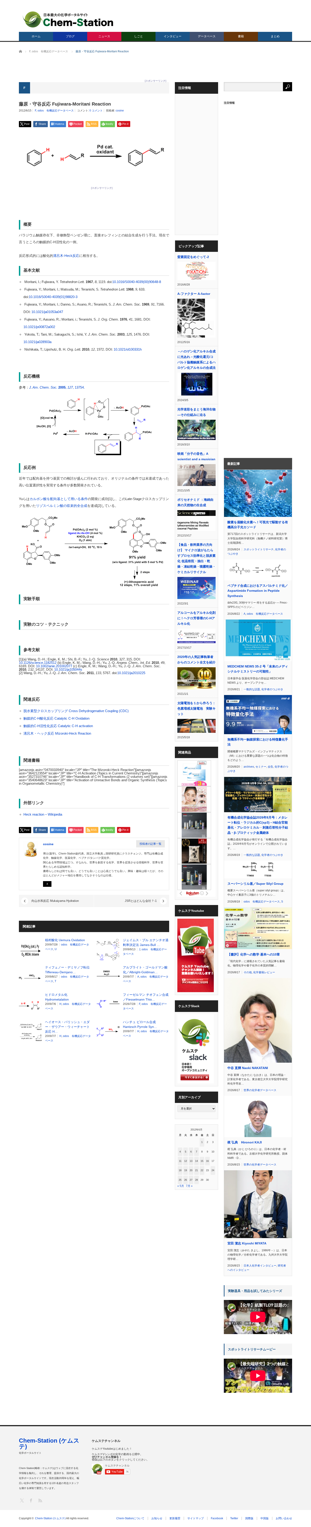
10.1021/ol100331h (128, 349)
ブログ (70, 36)
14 (196, 1161)
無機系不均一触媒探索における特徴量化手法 (257, 742)
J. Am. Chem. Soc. (43, 387)
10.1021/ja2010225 (131, 673)
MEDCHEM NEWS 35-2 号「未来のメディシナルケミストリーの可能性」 (257, 669)
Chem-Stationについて (130, 1518)
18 (180, 1170)
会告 (270, 766)
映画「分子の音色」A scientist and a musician (196, 456)
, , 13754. (71, 387)
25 (180, 1179)
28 (196, 1179)
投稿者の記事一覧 (150, 843)
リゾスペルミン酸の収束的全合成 (61, 506)
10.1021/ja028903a (37, 342)
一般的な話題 (252, 689)
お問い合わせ (284, 1518)
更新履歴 (174, 1518)
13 (191, 1161)
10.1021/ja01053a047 (47, 312)
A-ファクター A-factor (193, 294)
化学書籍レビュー (264, 972)
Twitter (234, 1518)
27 (191, 1179)
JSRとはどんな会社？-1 (141, 901)
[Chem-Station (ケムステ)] (68, 19)
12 (185, 1161)
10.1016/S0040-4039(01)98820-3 (53, 297)
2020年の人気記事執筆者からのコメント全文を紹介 (196, 659)
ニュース (104, 36)
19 (185, 1170)
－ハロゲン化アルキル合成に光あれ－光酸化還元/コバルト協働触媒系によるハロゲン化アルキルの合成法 (196, 359)
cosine (120, 110)
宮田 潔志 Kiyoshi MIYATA (246, 1243)
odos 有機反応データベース (56, 110)
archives (249, 766)
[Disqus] (94, 1104)
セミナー (260, 766)
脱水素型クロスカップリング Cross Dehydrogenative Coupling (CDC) (76, 711)
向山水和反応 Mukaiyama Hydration (55, 901)
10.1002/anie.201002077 (54, 666)
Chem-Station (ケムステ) (49, 1443)
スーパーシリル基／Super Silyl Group (255, 883)
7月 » (189, 1186)
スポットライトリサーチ (259, 549)
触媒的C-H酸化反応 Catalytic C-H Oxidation (56, 718)
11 (180, 1161)
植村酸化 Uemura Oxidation (65, 940)
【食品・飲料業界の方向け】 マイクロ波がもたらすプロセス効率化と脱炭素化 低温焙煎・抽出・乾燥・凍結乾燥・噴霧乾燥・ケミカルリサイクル (196, 558)
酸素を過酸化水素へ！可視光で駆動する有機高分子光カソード (257, 524)
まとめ (275, 36)
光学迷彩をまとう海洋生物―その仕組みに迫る (196, 412)
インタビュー (172, 36)
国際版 (249, 1518)
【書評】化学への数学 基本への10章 (253, 954)
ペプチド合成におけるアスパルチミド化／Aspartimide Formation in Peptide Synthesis (257, 591)
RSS (40, 1500)
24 (213, 1170)
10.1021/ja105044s (68, 669)
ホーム (36, 36)
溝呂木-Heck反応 (66, 256)
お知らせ (156, 1518)
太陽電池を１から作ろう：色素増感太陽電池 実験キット (196, 708)
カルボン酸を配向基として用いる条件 (59, 499)
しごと (138, 36)
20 (191, 1170)
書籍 (241, 36)
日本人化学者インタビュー (260, 1265)
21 (196, 1170)
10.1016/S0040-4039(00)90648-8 (136, 282)
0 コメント (96, 110)
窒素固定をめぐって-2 (193, 257)
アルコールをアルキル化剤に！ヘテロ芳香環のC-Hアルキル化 (196, 618)
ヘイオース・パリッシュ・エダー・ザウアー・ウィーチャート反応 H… (67, 1026)
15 (202, 1161)
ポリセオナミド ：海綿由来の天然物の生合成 (195, 502)
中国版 (264, 1518)
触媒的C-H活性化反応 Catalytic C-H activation (58, 726)
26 (185, 1179)
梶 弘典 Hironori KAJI (244, 1142)
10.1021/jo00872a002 (39, 327)
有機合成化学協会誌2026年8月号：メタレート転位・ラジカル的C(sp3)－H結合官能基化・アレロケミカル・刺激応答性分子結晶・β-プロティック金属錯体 (257, 825)
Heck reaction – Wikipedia (42, 814)
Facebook (217, 1518)
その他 (248, 972)
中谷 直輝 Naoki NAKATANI (247, 1068)
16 (207, 1161)
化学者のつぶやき (272, 689)
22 (202, 1170)
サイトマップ (195, 1518)
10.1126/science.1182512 (37, 663)
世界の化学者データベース (260, 1090)
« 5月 (180, 1186)
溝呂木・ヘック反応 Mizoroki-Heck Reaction (57, 733)
